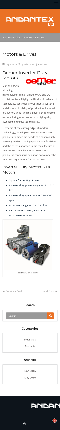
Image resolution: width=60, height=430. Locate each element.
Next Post (50, 291)
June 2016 (30, 370)
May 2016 (30, 377)
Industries (30, 339)
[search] (50, 315)
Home (6, 37)
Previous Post (12, 291)
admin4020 (29, 64)
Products (17, 37)
